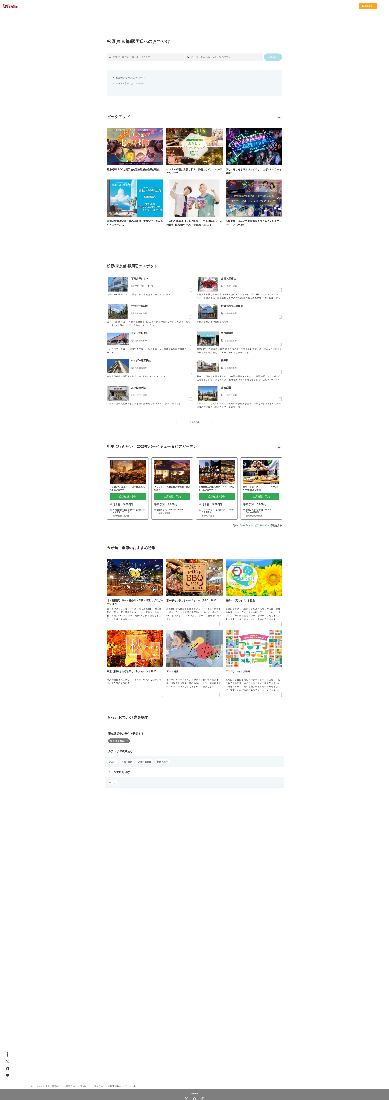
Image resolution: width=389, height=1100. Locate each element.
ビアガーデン (262, 525)
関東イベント (71, 1086)
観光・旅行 (162, 761)
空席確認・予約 (127, 496)
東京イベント (99, 1086)
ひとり (112, 782)
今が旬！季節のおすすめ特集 (130, 83)
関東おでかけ (57, 1086)
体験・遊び (127, 761)
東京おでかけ (85, 1086)
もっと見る (194, 421)
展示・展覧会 (144, 761)
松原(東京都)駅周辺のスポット (130, 77)
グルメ (112, 761)
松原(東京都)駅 (117, 740)
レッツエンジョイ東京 (40, 1086)
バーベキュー (245, 525)
